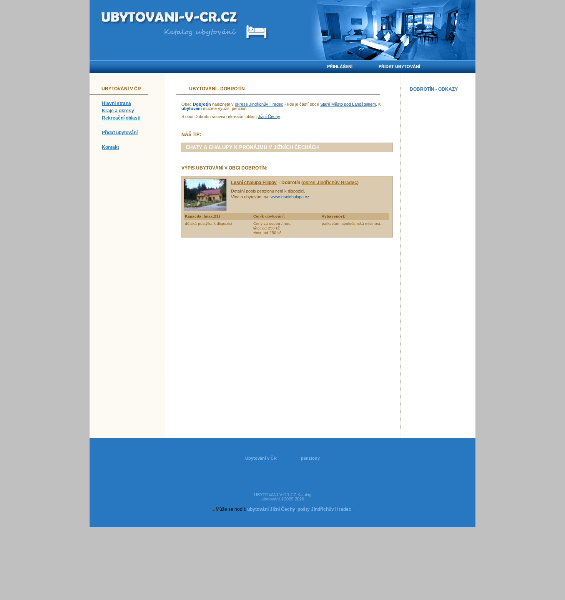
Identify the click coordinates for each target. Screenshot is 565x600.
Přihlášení (339, 66)
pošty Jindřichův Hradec (324, 509)
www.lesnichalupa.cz (290, 196)
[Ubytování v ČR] (170, 18)
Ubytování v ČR (261, 458)
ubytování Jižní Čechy (271, 509)
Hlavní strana (116, 103)
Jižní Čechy (269, 116)
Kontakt (110, 147)
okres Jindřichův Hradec (330, 182)
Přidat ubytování (120, 132)
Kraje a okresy (118, 110)
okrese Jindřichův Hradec (259, 104)
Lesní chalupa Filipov (254, 182)
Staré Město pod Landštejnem (348, 104)
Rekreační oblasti (121, 118)
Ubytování (202, 88)
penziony (310, 458)
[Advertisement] (441, 210)
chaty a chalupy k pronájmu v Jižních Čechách (252, 147)
